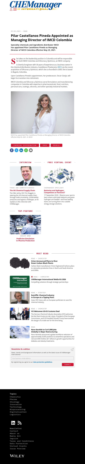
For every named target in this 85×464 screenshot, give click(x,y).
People (56, 145)
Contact (14, 431)
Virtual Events (18, 446)
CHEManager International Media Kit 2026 (48, 279)
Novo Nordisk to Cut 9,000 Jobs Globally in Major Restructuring (44, 330)
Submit (67, 365)
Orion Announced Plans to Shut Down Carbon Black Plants (44, 262)
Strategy (42, 293)
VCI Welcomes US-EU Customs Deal (45, 311)
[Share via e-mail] (31, 150)
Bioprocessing (18, 409)
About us (14, 433)
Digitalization (18, 412)
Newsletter (16, 428)
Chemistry (42, 258)
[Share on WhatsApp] (26, 150)
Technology (16, 407)
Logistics (15, 414)
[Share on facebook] (12, 150)
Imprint (14, 438)
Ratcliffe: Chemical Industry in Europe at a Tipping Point (42, 296)
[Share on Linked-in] (21, 150)
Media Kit (15, 436)
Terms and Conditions (22, 441)
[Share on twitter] (16, 150)
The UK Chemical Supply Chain (22, 190)
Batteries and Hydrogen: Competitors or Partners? (54, 191)
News (25, 31)
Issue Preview (18, 449)
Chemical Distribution (24, 145)
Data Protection (19, 443)
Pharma (13, 399)
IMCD (60, 67)
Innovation (16, 404)
